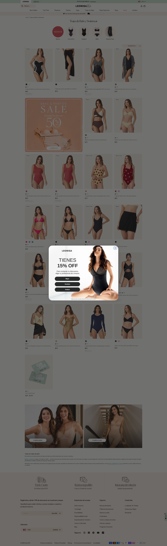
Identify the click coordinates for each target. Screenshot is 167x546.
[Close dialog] (115, 248)
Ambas (67, 289)
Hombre (67, 284)
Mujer (67, 278)
